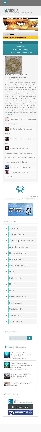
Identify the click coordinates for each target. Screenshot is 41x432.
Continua (9, 114)
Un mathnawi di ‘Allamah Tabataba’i (17, 174)
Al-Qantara (14, 228)
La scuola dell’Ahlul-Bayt (21, 53)
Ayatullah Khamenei (18, 247)
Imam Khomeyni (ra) (18, 265)
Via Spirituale (15, 321)
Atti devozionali (16, 234)
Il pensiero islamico (21, 49)
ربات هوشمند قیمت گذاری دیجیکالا (20, 428)
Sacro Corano (15, 303)
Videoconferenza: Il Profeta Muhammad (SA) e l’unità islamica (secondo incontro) (21, 355)
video (10, 347)
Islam (11, 271)
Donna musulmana (17, 253)
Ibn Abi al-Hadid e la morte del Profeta (18, 131)
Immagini (22, 347)
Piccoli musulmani (17, 296)
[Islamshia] (18, 10)
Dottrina (20, 46)
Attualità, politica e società (21, 240)
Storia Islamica (16, 309)
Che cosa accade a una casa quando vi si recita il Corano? (20, 121)
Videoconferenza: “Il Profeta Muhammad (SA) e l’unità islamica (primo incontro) (21, 365)
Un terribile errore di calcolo (20, 167)
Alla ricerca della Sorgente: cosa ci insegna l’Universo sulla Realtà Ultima (16, 77)
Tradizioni (14, 315)
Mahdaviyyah (15, 278)
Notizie (12, 284)
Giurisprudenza (16, 259)
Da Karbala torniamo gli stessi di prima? (19, 141)
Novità (21, 42)
